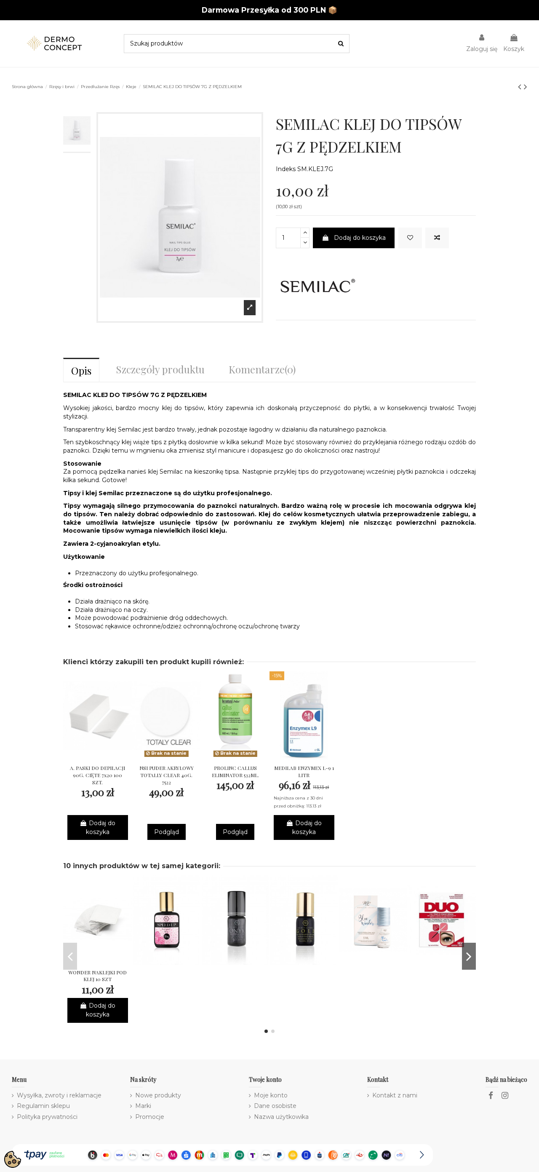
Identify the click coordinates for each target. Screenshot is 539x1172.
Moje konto (271, 1095)
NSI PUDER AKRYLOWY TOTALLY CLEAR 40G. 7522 (166, 775)
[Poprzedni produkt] (521, 86)
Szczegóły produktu (160, 369)
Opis (81, 370)
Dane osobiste (275, 1106)
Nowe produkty (158, 1095)
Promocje (149, 1117)
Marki (143, 1106)
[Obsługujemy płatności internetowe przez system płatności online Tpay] (222, 1154)
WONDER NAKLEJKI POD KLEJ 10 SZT (97, 976)
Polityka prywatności (47, 1117)
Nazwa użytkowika (281, 1117)
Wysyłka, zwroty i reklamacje (59, 1095)
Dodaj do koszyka (360, 237)
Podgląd (166, 832)
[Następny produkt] (525, 86)
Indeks (286, 169)
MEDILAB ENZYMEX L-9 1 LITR (304, 771)
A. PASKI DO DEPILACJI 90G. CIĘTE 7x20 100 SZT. (97, 775)
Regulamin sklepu (43, 1106)
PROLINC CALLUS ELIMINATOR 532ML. (235, 771)
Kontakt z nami (394, 1095)
